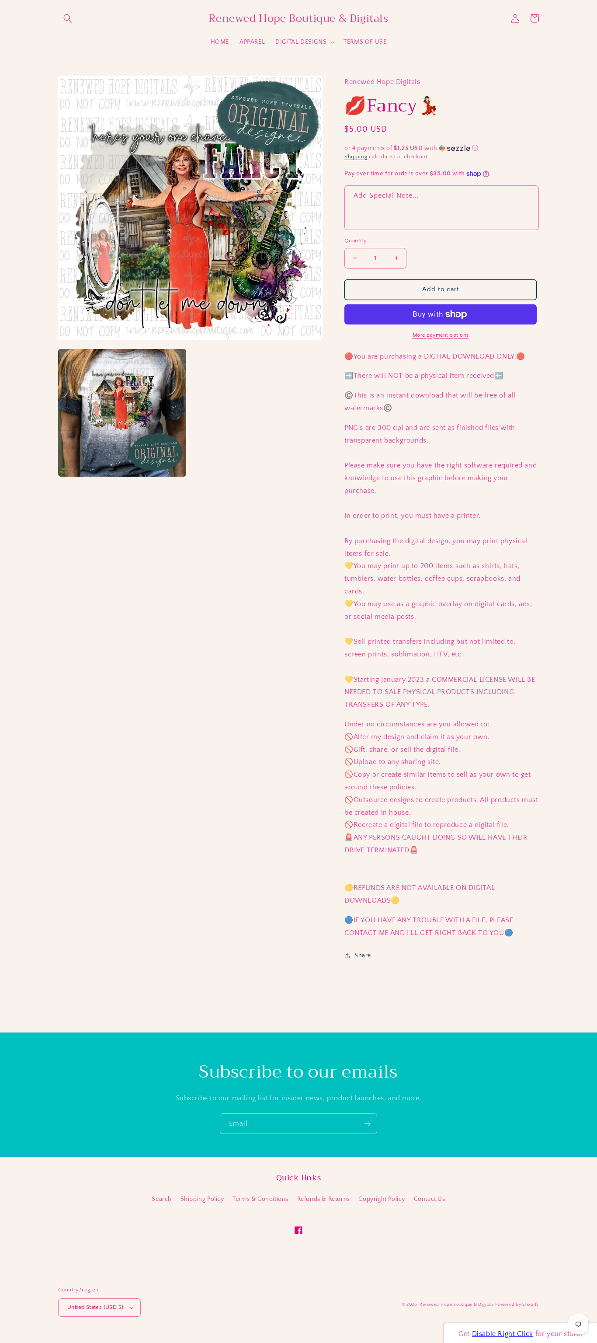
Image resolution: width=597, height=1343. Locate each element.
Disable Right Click (502, 1334)
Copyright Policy (381, 1199)
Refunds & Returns (323, 1199)
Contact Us (429, 1199)
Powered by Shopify (517, 1304)
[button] (67, 18)
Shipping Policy (202, 1199)
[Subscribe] (367, 1123)
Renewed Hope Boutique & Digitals (456, 1304)
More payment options (441, 335)
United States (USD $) (95, 1307)
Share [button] (362, 955)
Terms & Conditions (260, 1199)
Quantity (355, 240)
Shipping (356, 157)
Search (162, 1199)
